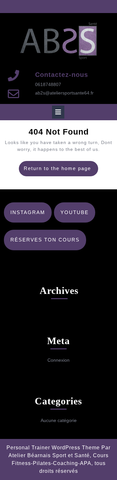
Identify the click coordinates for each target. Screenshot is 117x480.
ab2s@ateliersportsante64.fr (64, 92)
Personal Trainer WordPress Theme (53, 447)
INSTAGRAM (27, 212)
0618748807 (48, 84)
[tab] (58, 112)
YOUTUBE (74, 212)
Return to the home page (61, 170)
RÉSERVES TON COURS (45, 239)
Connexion (58, 360)
